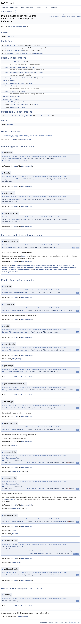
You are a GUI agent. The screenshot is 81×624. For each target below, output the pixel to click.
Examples (54, 7)
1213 (15, 377)
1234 (15, 337)
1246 (15, 527)
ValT (13, 135)
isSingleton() (16, 359)
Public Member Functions (73, 14)
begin (12, 96)
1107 (15, 262)
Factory (11, 36)
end (11, 99)
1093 (14, 140)
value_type (11, 45)
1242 (15, 559)
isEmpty (12, 86)
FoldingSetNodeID (23, 104)
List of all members (76, 16)
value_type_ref (12, 48)
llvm (2, 11)
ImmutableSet (10, 11)
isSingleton (14, 91)
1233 (15, 297)
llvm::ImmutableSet (14, 158)
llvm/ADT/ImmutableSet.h (18, 27)
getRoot (12, 80)
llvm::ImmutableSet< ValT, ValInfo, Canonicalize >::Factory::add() (34, 265)
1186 (15, 606)
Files (46, 7)
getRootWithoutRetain (17, 83)
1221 (15, 416)
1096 (15, 227)
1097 (15, 186)
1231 (15, 166)
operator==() (48, 267)
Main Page (5, 7)
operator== (13, 72)
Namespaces (29, 7)
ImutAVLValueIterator (24, 53)
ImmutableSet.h (25, 140)
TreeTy (9, 50)
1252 (15, 580)
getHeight (13, 102)
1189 (15, 319)
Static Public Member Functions (57, 16)
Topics (22, 7)
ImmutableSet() (15, 471)
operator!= (13, 78)
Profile (12, 104)
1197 (15, 505)
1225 (15, 442)
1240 (15, 355)
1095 (15, 206)
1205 (15, 467)
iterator (10, 53)
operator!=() (39, 267)
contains (13, 67)
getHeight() (14, 445)
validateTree (14, 107)
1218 (15, 395)
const (34, 67)
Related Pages (14, 7)
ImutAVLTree (18, 50)
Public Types (62, 14)
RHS (36, 72)
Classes (39, 7)
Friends (68, 16)
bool (7, 67)
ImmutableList (10, 499)
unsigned (5, 102)
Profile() (56, 267)
